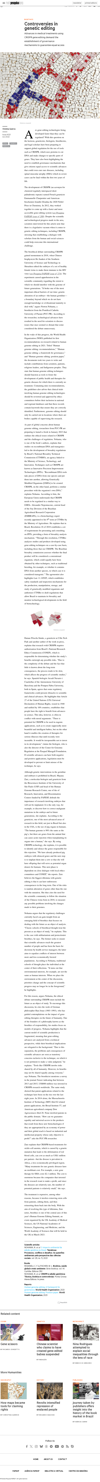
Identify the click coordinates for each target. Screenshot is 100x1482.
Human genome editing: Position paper (41, 1293)
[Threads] (46, 1446)
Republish (63, 1302)
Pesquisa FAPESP (45, 273)
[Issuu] (71, 1446)
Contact (62, 1459)
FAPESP (16, 1471)
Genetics (13, 143)
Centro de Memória (78, 1471)
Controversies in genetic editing (41, 26)
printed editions (91, 3)
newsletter (77, 3)
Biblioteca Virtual (54, 1471)
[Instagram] (36, 1446)
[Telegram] (51, 1446)
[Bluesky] (41, 1446)
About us (48, 1459)
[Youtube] (57, 1446)
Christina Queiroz (9, 129)
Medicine (6, 146)
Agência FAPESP (32, 1471)
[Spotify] (62, 1446)
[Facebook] (27, 1446)
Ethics (5, 143)
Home (36, 1459)
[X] (31, 1446)
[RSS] (67, 1446)
